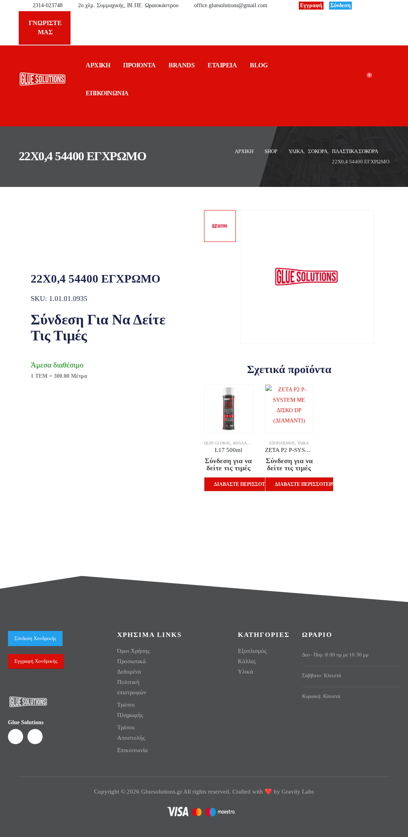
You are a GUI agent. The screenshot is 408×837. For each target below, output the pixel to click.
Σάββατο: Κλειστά (321, 675)
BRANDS (181, 65)
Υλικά (303, 443)
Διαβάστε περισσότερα (243, 484)
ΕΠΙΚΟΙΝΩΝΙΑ (107, 93)
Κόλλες (247, 661)
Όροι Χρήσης (133, 651)
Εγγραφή (311, 5)
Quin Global (217, 443)
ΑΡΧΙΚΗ (98, 65)
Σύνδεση (340, 5)
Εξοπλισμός (282, 443)
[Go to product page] (228, 409)
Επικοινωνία (132, 750)
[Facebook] (363, 5)
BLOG (258, 65)
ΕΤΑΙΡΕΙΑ (222, 65)
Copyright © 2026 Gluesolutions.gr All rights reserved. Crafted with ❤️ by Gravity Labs (204, 791)
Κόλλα (240, 443)
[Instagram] (376, 5)
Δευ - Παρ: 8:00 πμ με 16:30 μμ (335, 655)
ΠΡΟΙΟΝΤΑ (139, 65)
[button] (18, 113)
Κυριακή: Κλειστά (321, 696)
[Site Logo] (42, 79)
